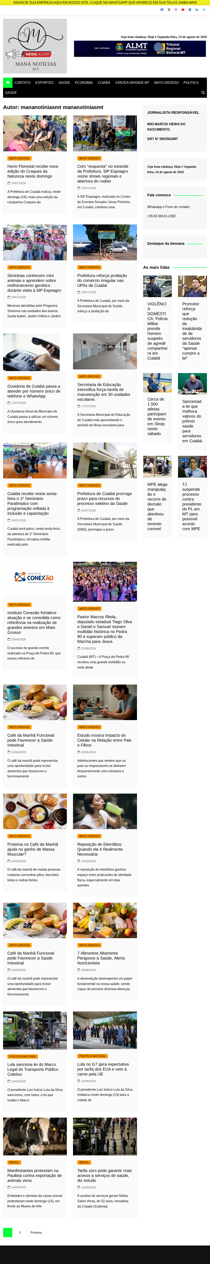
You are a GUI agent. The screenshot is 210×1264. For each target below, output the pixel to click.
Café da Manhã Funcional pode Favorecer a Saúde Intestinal (30, 740)
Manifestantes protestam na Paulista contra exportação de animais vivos (34, 1175)
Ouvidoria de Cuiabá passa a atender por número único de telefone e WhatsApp (33, 391)
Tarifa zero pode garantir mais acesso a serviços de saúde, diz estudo (104, 1175)
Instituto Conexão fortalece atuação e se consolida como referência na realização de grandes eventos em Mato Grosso (33, 622)
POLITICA (191, 82)
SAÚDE (64, 82)
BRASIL (14, 1162)
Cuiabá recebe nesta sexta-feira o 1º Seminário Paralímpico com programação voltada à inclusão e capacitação (32, 503)
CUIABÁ (104, 82)
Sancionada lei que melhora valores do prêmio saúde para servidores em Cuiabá (192, 421)
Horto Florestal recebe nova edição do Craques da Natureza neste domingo (32, 171)
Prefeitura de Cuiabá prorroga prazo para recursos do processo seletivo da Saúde (104, 498)
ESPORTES (44, 82)
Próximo (36, 1232)
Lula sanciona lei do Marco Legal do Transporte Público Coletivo (32, 1069)
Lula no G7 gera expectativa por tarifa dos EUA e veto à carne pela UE (103, 1069)
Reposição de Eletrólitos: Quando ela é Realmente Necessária (100, 849)
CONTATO (22, 82)
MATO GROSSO (166, 82)
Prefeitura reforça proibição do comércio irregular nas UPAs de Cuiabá (102, 280)
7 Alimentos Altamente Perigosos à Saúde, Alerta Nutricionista (101, 958)
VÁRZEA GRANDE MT (132, 82)
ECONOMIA (84, 82)
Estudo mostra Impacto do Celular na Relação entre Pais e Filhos (104, 740)
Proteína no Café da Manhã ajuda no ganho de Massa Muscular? (32, 849)
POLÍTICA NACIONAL (22, 1056)
